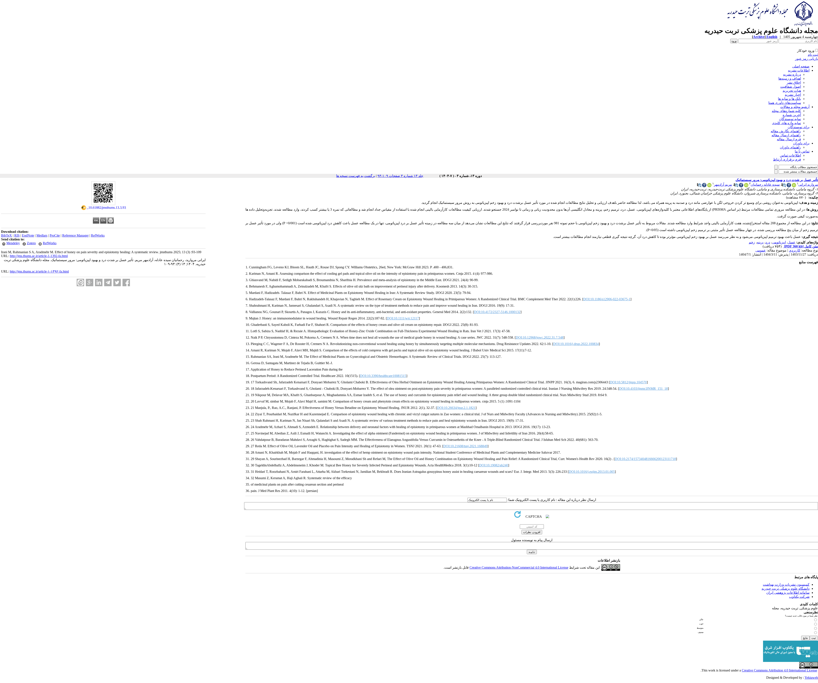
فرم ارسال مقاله (789, 139)
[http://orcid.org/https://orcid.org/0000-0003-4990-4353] (709, 186)
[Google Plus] (89, 282)
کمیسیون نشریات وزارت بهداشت (786, 584)
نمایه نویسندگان (790, 119)
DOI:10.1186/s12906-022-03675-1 (606, 299)
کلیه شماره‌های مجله (786, 111)
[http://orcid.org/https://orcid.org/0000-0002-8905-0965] (794, 186)
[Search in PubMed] (784, 186)
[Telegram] (108, 282)
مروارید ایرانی (808, 184)
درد (767, 242)
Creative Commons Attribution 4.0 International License (779, 670)
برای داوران (801, 143)
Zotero (31, 243)
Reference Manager (75, 235)
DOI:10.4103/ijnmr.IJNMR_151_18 (643, 388)
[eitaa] (80, 282)
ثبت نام (813, 54)
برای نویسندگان (798, 127)
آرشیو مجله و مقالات (794, 107)
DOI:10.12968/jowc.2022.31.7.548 (539, 337)
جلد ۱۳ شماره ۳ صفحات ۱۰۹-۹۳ (400, 176)
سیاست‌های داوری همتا (784, 103)
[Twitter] (117, 282)
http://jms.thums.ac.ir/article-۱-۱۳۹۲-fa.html (39, 271)
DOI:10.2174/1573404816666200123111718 (645, 459)
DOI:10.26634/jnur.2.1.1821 (456, 408)
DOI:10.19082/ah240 (493, 465)
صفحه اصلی (800, 66)
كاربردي (794, 250)
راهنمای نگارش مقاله (786, 131)
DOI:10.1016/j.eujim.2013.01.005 (592, 471)
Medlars (41, 235)
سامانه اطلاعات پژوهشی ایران (787, 592)
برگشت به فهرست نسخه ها (355, 176)
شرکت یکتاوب (799, 596)
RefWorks (98, 235)
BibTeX (6, 235)
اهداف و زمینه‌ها (789, 78)
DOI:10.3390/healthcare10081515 (383, 376)
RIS (17, 235)
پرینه (760, 242)
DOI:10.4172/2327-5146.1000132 (497, 312)
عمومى (760, 250)
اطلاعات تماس (790, 155)
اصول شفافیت (790, 86)
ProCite (55, 235)
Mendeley (13, 243)
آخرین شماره (792, 115)
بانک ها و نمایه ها (789, 99)
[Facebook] (126, 282)
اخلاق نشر (794, 82)
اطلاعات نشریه (798, 70)
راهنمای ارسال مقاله (786, 135)
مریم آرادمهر (723, 184)
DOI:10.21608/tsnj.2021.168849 (465, 446)
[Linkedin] (98, 282)
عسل (791, 242)
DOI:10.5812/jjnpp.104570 (628, 382)
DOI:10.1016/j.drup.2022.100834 (576, 344)
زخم (752, 242)
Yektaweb (811, 677)
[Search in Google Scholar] (789, 186)
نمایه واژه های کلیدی (786, 123)
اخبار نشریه (793, 94)
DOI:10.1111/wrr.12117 (403, 318)
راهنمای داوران (790, 147)
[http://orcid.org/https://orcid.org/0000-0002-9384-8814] (746, 186)
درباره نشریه (792, 74)
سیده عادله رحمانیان (765, 184)
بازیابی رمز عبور (806, 58)
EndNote (28, 235)
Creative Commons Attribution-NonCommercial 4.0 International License (518, 567)
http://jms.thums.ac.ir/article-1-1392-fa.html (39, 256)
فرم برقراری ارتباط (787, 159)
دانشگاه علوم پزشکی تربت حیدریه (785, 588)
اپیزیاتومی (779, 242)
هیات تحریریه (792, 90)
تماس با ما (802, 151)
